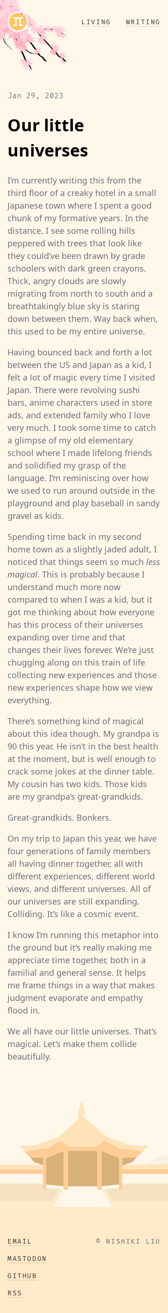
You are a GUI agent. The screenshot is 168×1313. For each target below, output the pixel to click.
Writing (143, 22)
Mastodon (27, 1259)
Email (19, 1241)
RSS (14, 1293)
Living (96, 22)
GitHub (22, 1276)
